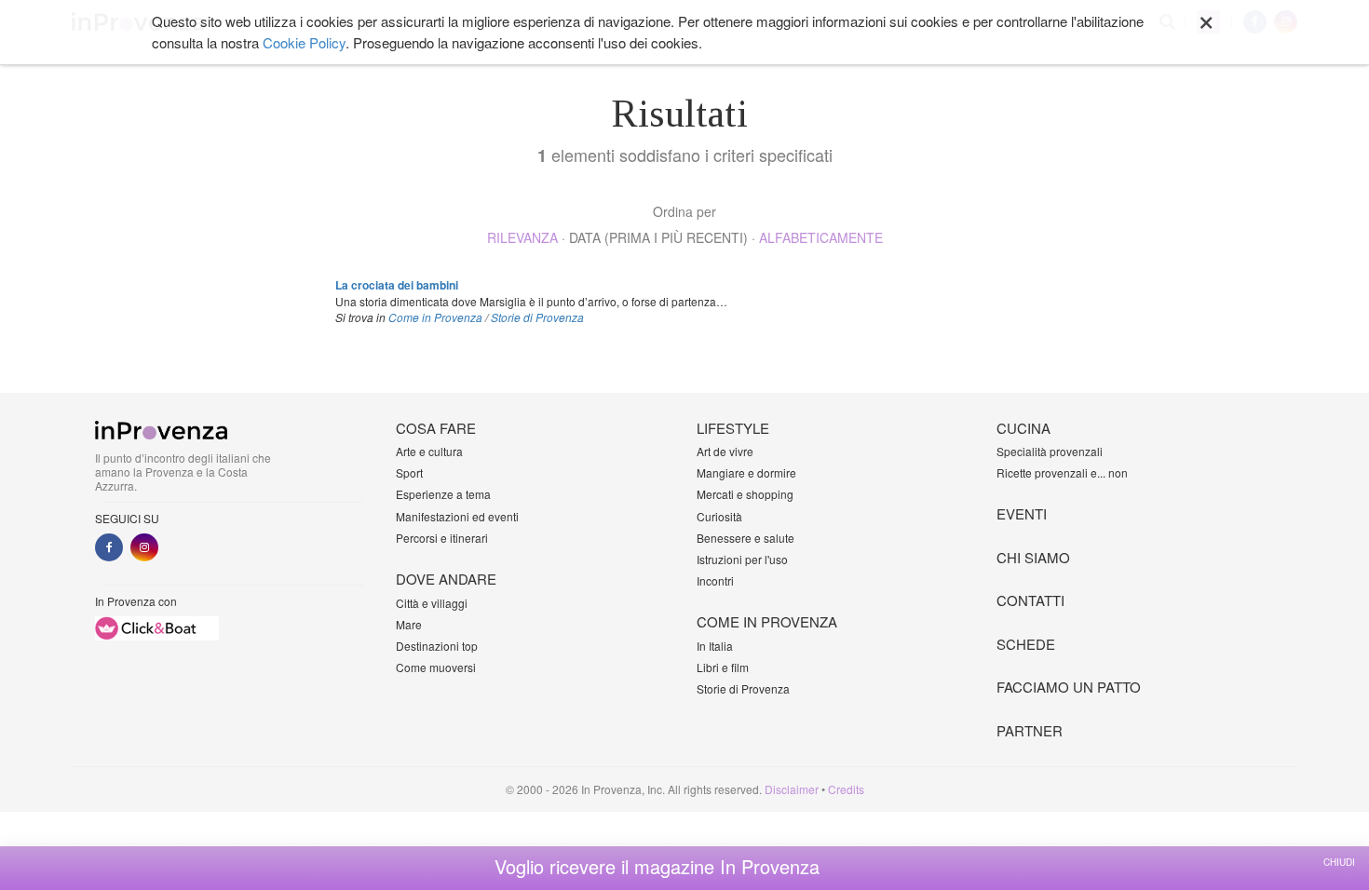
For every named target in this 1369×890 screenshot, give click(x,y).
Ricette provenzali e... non (1062, 472)
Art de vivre (725, 451)
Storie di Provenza (537, 317)
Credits (846, 789)
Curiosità (719, 516)
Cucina (1023, 428)
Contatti (1030, 600)
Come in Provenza (435, 317)
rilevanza (522, 237)
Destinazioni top (437, 646)
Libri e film (723, 667)
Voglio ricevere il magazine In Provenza (657, 866)
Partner (1029, 730)
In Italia (715, 646)
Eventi (1021, 513)
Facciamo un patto (1068, 686)
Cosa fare (436, 428)
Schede (1025, 644)
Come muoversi (436, 667)
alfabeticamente (821, 237)
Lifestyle (733, 428)
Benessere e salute (745, 538)
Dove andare (446, 578)
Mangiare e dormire (746, 472)
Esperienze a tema (443, 494)
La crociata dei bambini (396, 284)
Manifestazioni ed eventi (457, 516)
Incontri (715, 580)
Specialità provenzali (1049, 451)
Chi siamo (1033, 557)
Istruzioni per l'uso (742, 559)
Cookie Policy (304, 42)
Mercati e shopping (745, 494)
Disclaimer (792, 789)
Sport (409, 472)
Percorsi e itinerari (442, 538)
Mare (409, 624)
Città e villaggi (432, 603)
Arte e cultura (429, 451)
